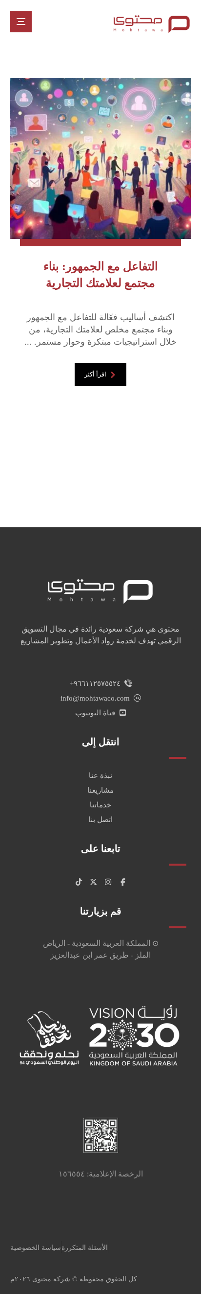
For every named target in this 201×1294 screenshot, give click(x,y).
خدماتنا (100, 805)
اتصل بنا (100, 819)
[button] (21, 21)
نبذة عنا (100, 775)
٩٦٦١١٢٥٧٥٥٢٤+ (95, 683)
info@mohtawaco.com (95, 698)
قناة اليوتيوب (95, 713)
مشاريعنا (100, 790)
